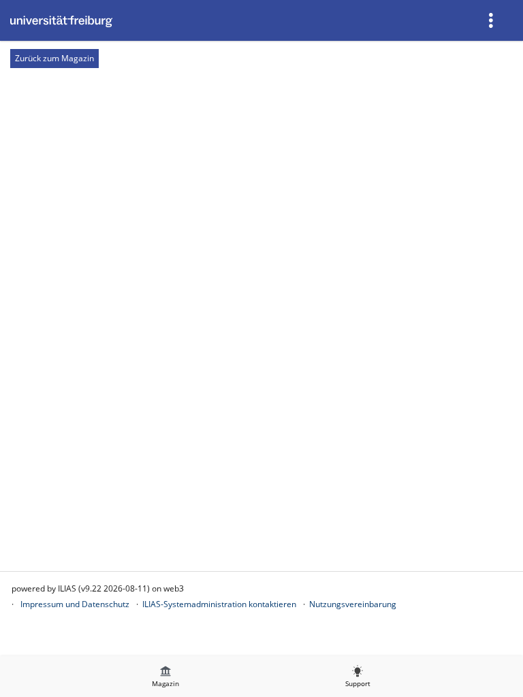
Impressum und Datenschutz (74, 604)
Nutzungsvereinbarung (352, 604)
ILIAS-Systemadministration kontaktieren (219, 604)
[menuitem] (492, 20)
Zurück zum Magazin (54, 58)
